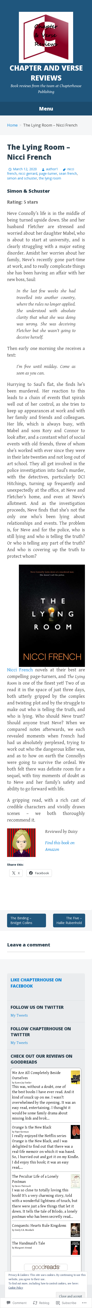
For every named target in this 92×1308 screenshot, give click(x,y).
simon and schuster (22, 178)
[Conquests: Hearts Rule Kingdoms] (75, 1230)
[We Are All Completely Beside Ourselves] (75, 1077)
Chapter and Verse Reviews (46, 73)
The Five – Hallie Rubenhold (69, 920)
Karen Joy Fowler (23, 1082)
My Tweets (19, 1015)
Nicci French (20, 670)
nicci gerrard (28, 173)
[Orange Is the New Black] (75, 1131)
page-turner (48, 173)
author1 (52, 169)
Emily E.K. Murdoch (24, 1230)
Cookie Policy (15, 1287)
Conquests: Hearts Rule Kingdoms (39, 1225)
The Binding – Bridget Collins (21, 920)
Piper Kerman (22, 1131)
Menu (46, 108)
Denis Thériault (23, 1186)
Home (12, 125)
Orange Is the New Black (31, 1127)
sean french (68, 173)
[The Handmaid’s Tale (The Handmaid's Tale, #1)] (75, 1247)
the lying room (50, 178)
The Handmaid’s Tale (28, 1243)
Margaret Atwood (23, 1247)
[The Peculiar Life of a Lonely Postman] (75, 1181)
